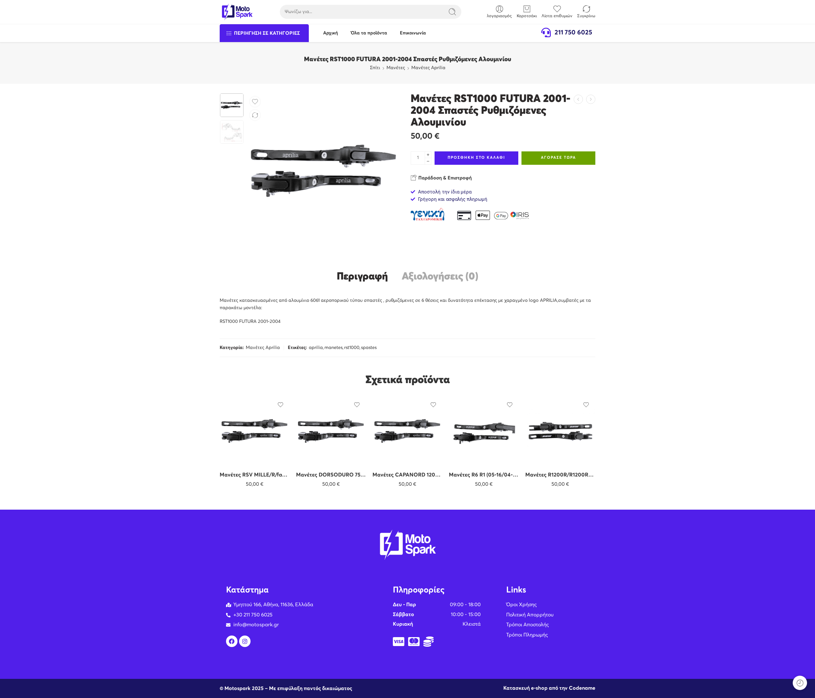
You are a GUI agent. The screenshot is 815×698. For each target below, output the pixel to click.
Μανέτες (395, 68)
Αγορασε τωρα (558, 158)
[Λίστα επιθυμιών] (255, 102)
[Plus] (428, 154)
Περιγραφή (362, 277)
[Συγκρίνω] (255, 115)
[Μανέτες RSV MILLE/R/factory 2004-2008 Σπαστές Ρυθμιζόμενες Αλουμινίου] (578, 99)
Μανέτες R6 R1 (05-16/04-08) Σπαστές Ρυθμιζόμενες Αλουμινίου (484, 475)
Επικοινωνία (413, 33)
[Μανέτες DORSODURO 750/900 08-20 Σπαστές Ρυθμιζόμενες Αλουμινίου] (331, 431)
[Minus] (428, 161)
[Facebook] (231, 641)
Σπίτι (375, 68)
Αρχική (330, 33)
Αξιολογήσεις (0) (440, 277)
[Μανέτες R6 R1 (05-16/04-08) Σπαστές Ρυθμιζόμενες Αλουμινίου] (484, 431)
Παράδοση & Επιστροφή (444, 178)
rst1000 (351, 347)
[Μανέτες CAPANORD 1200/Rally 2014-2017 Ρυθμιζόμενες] (407, 431)
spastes (369, 347)
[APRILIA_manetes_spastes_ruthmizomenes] (232, 105)
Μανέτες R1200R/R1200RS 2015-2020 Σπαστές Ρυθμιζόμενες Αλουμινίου (560, 475)
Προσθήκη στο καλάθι (476, 158)
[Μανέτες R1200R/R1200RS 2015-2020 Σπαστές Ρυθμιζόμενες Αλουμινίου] (560, 431)
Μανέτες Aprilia (428, 68)
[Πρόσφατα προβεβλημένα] (800, 683)
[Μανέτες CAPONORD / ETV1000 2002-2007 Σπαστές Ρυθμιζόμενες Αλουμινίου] (590, 99)
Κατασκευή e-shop (525, 688)
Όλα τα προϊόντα (369, 33)
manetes (333, 347)
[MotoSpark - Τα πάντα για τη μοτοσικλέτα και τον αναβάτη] (237, 12)
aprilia (316, 347)
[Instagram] (245, 641)
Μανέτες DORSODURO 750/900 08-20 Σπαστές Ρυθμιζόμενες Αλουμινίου (331, 475)
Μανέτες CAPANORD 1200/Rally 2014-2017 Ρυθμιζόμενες (407, 475)
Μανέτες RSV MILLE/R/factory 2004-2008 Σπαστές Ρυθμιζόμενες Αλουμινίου (255, 475)
